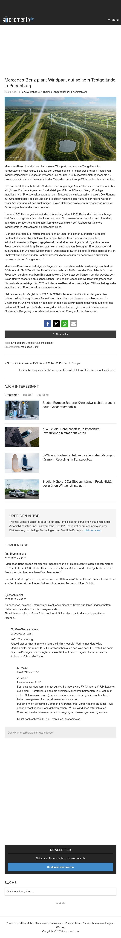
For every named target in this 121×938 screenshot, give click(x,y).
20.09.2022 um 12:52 (28, 672)
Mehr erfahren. (93, 530)
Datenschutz (72, 923)
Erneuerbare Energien (23, 342)
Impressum (56, 923)
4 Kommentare (79, 91)
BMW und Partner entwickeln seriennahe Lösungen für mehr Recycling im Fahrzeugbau (78, 457)
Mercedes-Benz (30, 346)
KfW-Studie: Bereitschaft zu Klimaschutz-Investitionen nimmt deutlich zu (71, 430)
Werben (60, 927)
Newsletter (62, 334)
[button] (47, 323)
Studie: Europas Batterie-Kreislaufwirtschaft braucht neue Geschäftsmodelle (79, 404)
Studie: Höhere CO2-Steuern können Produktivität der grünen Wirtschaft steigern (77, 483)
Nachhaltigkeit (45, 342)
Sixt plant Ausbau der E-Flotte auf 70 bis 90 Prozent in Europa (43, 363)
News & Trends (28, 91)
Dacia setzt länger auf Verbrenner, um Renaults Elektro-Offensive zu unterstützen (66, 370)
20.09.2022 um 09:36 (15, 599)
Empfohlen (12, 395)
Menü (115, 19)
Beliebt (27, 395)
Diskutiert (42, 395)
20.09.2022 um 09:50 (15, 558)
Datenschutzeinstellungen (98, 923)
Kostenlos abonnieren (60, 867)
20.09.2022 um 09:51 (21, 633)
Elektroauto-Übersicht (19, 923)
